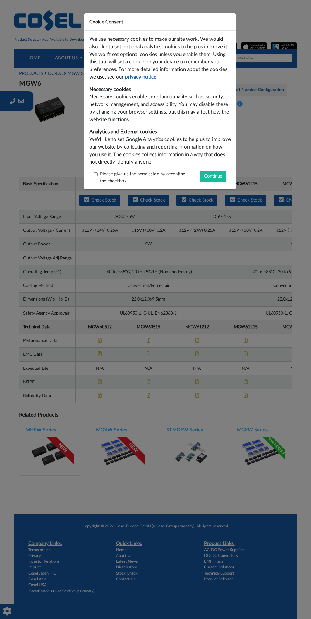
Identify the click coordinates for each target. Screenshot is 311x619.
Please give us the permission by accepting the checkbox (142, 177)
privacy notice (140, 77)
